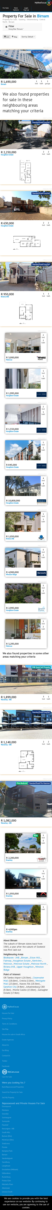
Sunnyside (6, 1121)
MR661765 (42, 474)
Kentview (37, 960)
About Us (5, 1045)
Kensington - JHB (8, 1129)
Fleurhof (5, 1125)
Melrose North (38, 963)
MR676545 (42, 367)
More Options (16, 9)
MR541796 (42, 903)
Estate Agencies (8, 1040)
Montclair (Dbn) (8, 1140)
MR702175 (47, 663)
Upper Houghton (25, 966)
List (7, 37)
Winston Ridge (11, 575)
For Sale (6, 8)
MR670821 (42, 438)
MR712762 (47, 118)
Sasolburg (6, 1162)
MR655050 (42, 831)
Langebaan (6, 1166)
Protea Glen (6, 1181)
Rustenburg (6, 1177)
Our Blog (5, 1050)
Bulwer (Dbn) (7, 1136)
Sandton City (9, 986)
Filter (11, 26)
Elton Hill (35, 957)
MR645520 (47, 708)
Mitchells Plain (7, 1184)
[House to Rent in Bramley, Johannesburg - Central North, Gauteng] (26, 915)
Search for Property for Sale (12, 1092)
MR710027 (42, 331)
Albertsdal (6, 1188)
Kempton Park (7, 1151)
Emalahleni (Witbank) (10, 1169)
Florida (4, 1147)
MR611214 (42, 545)
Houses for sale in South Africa (13, 1034)
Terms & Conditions (9, 1024)
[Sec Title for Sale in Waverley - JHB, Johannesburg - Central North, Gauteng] (26, 799)
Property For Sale (10, 19)
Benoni (4, 1155)
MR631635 (47, 779)
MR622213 (47, 260)
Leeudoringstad (7, 1195)
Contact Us (6, 1056)
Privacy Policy (7, 1018)
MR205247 (42, 617)
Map (15, 37)
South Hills (6, 1132)
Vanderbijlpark (7, 1158)
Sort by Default (28, 36)
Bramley (9, 860)
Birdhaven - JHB (11, 957)
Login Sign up (26, 9)
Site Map (5, 1029)
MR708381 (47, 47)
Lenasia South (7, 1192)
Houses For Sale (8, 1013)
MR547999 (42, 581)
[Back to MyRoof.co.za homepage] (39, 3)
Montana (5, 1110)
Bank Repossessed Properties (13, 1087)
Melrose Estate (21, 963)
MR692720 (47, 189)
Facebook (5, 1066)
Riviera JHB (5, 297)
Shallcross (6, 1143)
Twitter (4, 1061)
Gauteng (22, 19)
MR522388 (42, 867)
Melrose (9, 360)
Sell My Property (8, 1097)
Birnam (43, 15)
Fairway (7, 960)
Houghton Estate (7, 155)
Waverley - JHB (6, 700)
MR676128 (42, 402)
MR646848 (42, 510)
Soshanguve (6, 1117)
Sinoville (5, 1114)
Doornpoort (6, 1106)
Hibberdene (6, 1173)
